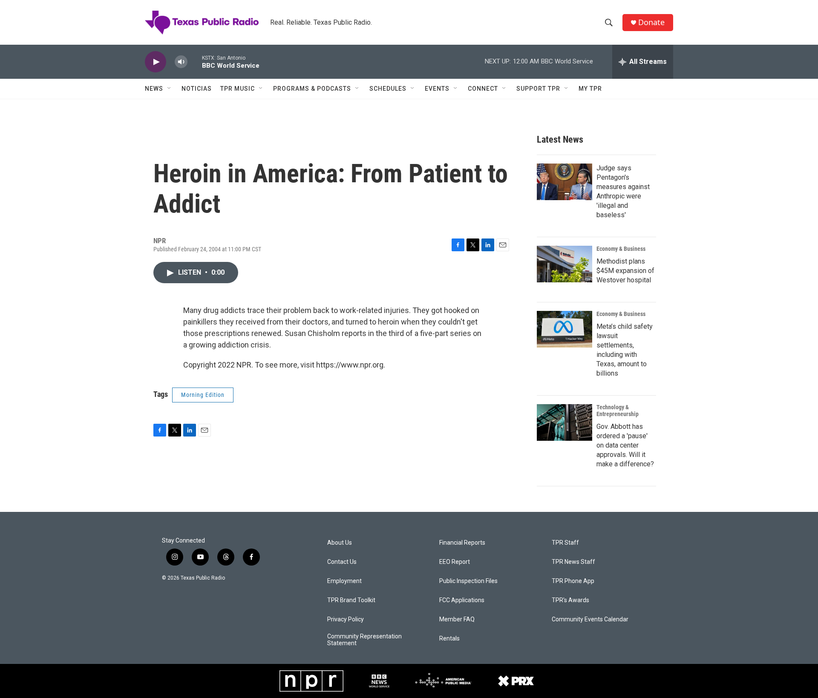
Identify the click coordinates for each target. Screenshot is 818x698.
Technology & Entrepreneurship (617, 410)
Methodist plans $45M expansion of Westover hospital (625, 270)
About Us (339, 543)
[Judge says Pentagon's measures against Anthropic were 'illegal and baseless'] (564, 182)
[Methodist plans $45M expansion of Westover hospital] (564, 264)
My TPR (590, 88)
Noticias (196, 88)
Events (437, 88)
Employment (344, 581)
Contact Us (342, 562)
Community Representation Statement (364, 639)
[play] (155, 62)
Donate (651, 22)
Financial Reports (462, 543)
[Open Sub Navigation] (169, 88)
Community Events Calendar (590, 619)
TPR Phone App (573, 581)
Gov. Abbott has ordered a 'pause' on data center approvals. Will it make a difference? (625, 445)
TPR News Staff (573, 562)
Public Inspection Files (468, 581)
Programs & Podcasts (312, 88)
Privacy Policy (345, 619)
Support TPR (538, 88)
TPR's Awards (570, 600)
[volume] (181, 62)
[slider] (194, 61)
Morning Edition (203, 394)
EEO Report (454, 562)
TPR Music (237, 88)
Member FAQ (457, 619)
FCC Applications (461, 600)
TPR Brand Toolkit (351, 600)
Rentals (449, 638)
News (154, 88)
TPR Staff (565, 543)
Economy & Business (620, 248)
